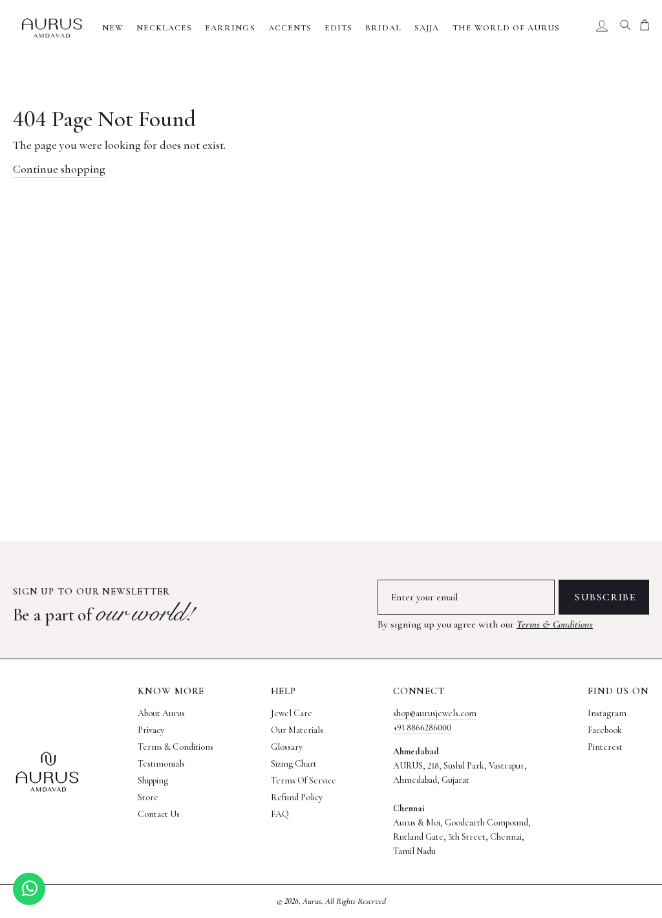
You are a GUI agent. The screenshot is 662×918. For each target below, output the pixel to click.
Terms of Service (303, 780)
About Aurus (161, 713)
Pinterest (605, 746)
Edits (338, 28)
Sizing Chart (294, 763)
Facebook (605, 730)
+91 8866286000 (422, 727)
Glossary (287, 746)
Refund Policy (297, 797)
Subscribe (605, 597)
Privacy (151, 730)
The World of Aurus (507, 28)
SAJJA (426, 28)
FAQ (280, 814)
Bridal (383, 28)
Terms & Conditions (555, 624)
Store (148, 797)
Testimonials (161, 763)
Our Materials (297, 730)
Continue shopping (59, 169)
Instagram (607, 713)
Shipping (153, 780)
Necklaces (164, 28)
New (112, 28)
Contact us (159, 814)
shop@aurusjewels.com (434, 713)
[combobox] (625, 27)
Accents (290, 28)
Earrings (230, 28)
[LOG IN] (601, 27)
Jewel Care (291, 713)
